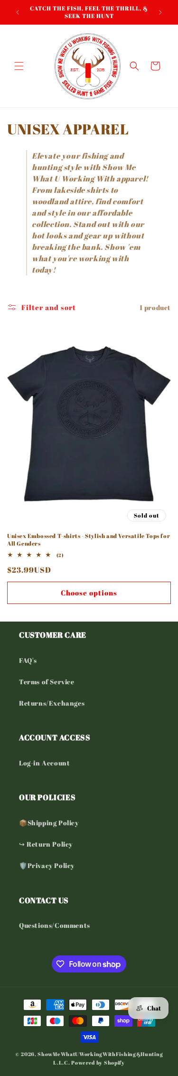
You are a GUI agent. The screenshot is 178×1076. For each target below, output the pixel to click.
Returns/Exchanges (51, 703)
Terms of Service (47, 681)
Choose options (89, 592)
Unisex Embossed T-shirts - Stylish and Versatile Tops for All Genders (88, 539)
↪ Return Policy (46, 844)
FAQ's (28, 660)
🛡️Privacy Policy (47, 865)
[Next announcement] (160, 12)
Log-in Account (44, 762)
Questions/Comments (54, 925)
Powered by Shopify (98, 1062)
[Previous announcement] (17, 12)
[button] (19, 66)
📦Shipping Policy (49, 822)
